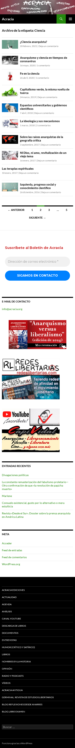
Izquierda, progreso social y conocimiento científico (38, 186)
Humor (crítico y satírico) (18, 647)
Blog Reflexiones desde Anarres (22, 704)
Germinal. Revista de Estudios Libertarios (28, 697)
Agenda (7, 604)
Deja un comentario (48, 46)
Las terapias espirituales (18, 168)
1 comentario (43, 65)
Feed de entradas (12, 550)
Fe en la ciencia (29, 73)
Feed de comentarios (14, 557)
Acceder (7, 543)
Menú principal (70, 19)
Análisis (7, 611)
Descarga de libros (14, 625)
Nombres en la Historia (16, 661)
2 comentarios (43, 125)
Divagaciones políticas (15, 475)
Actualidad (9, 597)
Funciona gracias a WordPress (17, 743)
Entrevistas (9, 640)
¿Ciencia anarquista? (33, 41)
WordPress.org (11, 564)
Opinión (7, 668)
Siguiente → (37, 217)
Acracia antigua (12, 690)
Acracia (8, 19)
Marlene (7, 496)
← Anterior (16, 209)
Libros (6, 654)
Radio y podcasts (12, 675)
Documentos (10, 632)
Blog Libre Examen (13, 711)
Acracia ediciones (13, 590)
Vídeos (6, 683)
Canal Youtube (11, 618)
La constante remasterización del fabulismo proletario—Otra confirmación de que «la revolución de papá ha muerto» (35, 485)
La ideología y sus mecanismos (40, 121)
